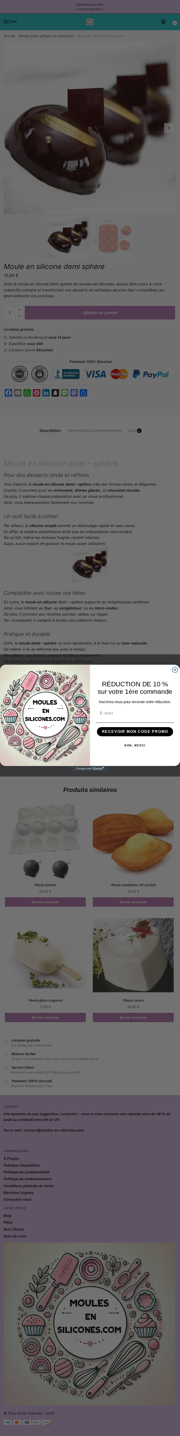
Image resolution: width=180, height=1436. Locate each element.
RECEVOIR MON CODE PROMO (135, 732)
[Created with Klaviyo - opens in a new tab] (90, 768)
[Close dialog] (175, 670)
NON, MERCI (135, 745)
